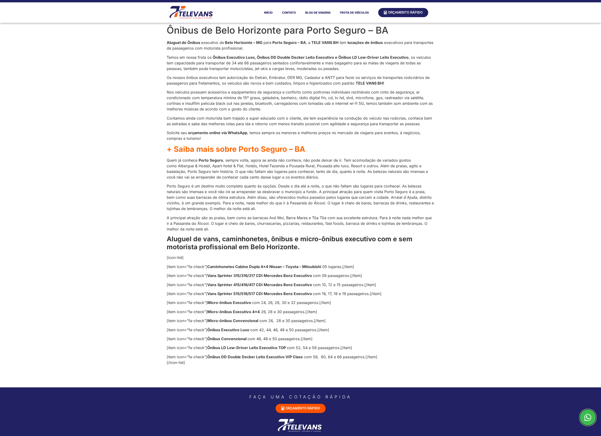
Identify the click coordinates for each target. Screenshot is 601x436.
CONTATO (289, 12)
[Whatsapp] (588, 417)
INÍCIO (268, 12)
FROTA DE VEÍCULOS (354, 12)
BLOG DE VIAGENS (318, 12)
